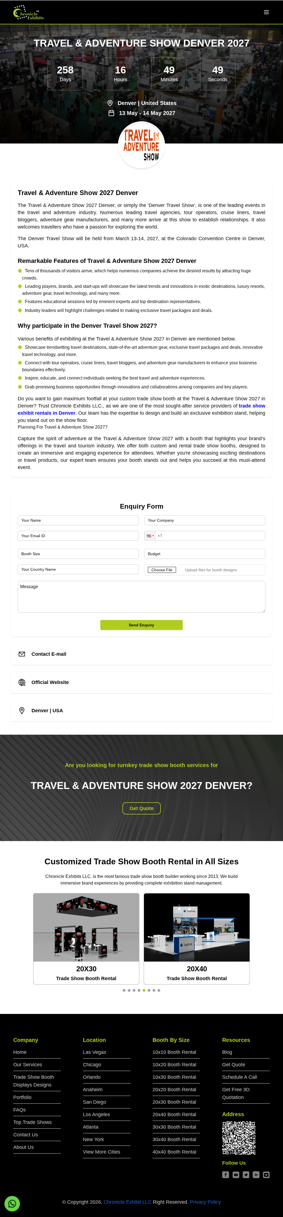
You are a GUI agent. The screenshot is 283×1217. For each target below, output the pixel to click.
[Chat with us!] (12, 1203)
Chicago (92, 1064)
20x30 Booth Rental (174, 1102)
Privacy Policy (205, 1202)
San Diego (94, 1102)
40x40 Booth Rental (174, 1152)
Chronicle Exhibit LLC (127, 1202)
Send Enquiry (141, 625)
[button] (150, 535)
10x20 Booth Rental (174, 1064)
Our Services (27, 1064)
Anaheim (93, 1089)
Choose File (161, 570)
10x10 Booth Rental (174, 1052)
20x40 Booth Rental (174, 1114)
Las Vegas (94, 1052)
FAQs (19, 1110)
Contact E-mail (49, 654)
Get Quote (142, 808)
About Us (23, 1147)
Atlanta (90, 1127)
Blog (227, 1052)
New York (93, 1139)
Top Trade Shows (32, 1122)
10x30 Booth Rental (174, 1077)
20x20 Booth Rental (174, 1089)
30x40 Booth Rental (174, 1139)
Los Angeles (96, 1114)
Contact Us (25, 1134)
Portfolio (22, 1097)
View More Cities (101, 1152)
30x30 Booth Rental (174, 1127)
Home (20, 1052)
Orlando (92, 1077)
